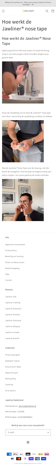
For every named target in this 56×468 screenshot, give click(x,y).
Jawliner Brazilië (12, 338)
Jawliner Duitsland (13, 320)
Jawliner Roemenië (13, 308)
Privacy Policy (11, 250)
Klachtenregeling (12, 268)
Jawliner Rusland (12, 314)
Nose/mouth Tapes (13, 367)
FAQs (7, 274)
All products (10, 390)
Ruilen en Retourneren (14, 262)
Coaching (9, 384)
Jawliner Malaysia (12, 326)
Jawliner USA (10, 296)
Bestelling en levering (14, 256)
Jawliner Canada (12, 332)
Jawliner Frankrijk (12, 302)
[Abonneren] (48, 432)
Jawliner (21, 463)
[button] (3, 11)
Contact (8, 280)
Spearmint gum (11, 372)
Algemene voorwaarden (15, 244)
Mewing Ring (10, 378)
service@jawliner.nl (27, 406)
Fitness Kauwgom (12, 355)
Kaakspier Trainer (12, 361)
